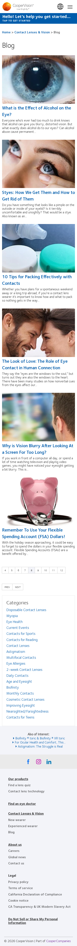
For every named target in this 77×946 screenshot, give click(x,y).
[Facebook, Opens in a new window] (28, 763)
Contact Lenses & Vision (32, 32)
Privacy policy (18, 881)
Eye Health (14, 621)
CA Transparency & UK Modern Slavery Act (39, 906)
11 (54, 570)
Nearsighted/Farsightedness (27, 711)
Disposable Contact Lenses (26, 610)
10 (46, 570)
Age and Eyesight (19, 681)
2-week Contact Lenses (24, 669)
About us (15, 844)
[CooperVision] (38, 6)
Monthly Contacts (20, 693)
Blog (11, 832)
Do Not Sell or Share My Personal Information (33, 920)
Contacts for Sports (20, 633)
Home (6, 32)
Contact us (16, 863)
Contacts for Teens (20, 717)
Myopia (12, 615)
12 (62, 570)
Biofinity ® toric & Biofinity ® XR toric (40, 738)
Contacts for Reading (22, 639)
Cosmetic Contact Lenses (25, 699)
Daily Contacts (17, 675)
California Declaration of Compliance (35, 894)
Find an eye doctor (22, 803)
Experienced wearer (23, 825)
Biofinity (12, 687)
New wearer (17, 819)
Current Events (17, 627)
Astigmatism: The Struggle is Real (40, 746)
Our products (18, 778)
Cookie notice (18, 900)
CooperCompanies (58, 940)
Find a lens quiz (19, 784)
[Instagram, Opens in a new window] (38, 763)
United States (60, 6)
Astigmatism (15, 651)
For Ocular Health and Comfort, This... (40, 742)
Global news (17, 856)
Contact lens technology (26, 791)
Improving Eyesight (20, 705)
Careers (14, 850)
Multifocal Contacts (21, 657)
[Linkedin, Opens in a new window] (49, 763)
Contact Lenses (17, 645)
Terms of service (20, 887)
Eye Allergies (15, 663)
